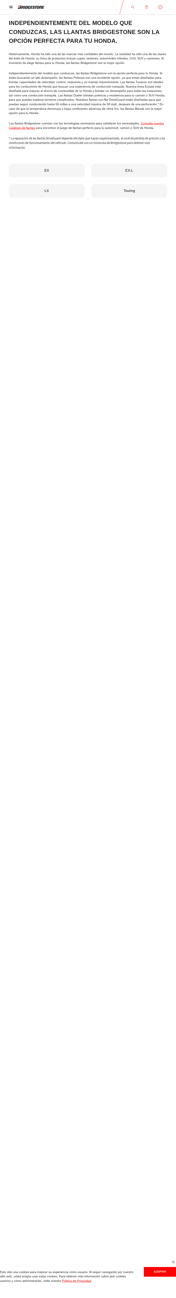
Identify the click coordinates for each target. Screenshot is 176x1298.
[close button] (173, 1262)
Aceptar (160, 1271)
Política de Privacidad (76, 1281)
